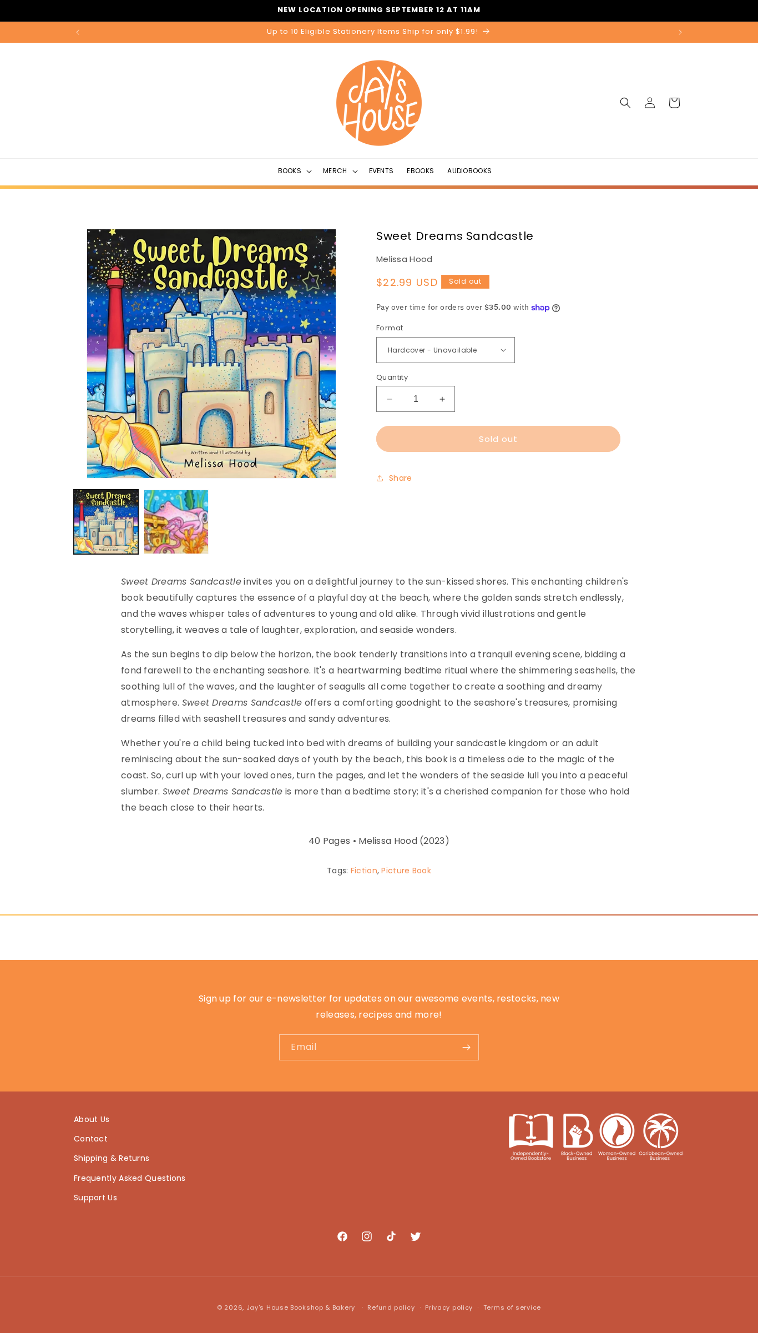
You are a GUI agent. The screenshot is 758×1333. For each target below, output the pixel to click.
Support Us (95, 1197)
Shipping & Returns (111, 1158)
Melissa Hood (404, 259)
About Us (91, 1119)
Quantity (392, 377)
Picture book (406, 870)
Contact (91, 1138)
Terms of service (512, 1307)
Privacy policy (449, 1307)
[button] (294, 171)
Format (389, 328)
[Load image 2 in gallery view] (176, 522)
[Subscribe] (466, 1047)
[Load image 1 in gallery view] (106, 522)
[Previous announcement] (77, 32)
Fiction (364, 870)
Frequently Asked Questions (130, 1178)
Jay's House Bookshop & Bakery (300, 1307)
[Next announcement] (680, 32)
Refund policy (391, 1307)
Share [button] (400, 478)
